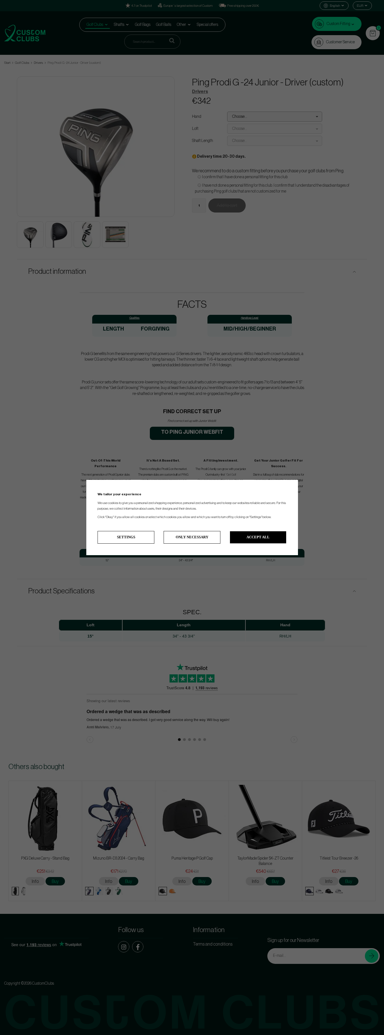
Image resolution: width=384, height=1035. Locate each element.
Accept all (258, 537)
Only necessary (192, 537)
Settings (126, 537)
